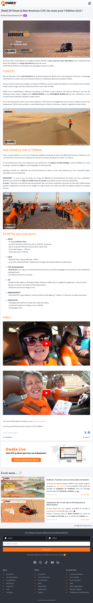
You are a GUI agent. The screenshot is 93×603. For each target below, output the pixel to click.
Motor (54, 538)
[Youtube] (52, 562)
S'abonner (46, 550)
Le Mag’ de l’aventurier (82, 525)
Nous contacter (75, 580)
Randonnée (42, 589)
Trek (7, 589)
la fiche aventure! (39, 421)
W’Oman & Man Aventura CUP (11, 15)
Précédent (8, 437)
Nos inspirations (12, 577)
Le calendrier (11, 580)
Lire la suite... (85, 494)
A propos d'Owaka (76, 574)
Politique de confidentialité (79, 592)
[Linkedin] (58, 562)
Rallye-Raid (42, 586)
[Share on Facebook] (89, 432)
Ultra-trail (9, 586)
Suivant (85, 437)
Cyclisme (9, 592)
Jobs (71, 583)
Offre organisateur (76, 586)
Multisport (10, 583)
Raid (39, 583)
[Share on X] (85, 432)
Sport (10, 538)
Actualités (9, 574)
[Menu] (89, 3)
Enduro (40, 592)
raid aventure (61, 486)
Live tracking (74, 577)
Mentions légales (76, 589)
